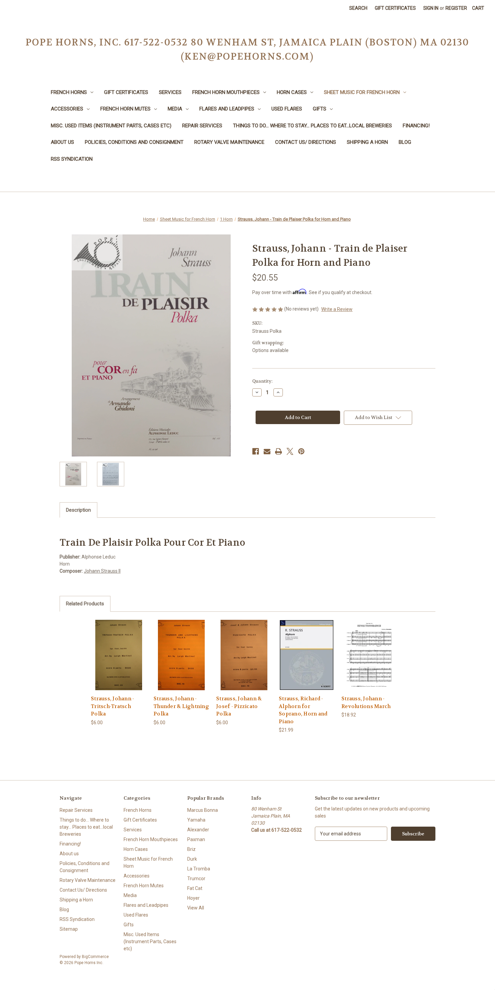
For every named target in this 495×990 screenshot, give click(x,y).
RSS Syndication (72, 159)
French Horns (69, 92)
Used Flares (286, 109)
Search (358, 8)
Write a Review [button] (337, 309)
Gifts (319, 109)
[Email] (267, 451)
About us (62, 142)
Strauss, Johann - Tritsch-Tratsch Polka (112, 706)
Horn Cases (292, 92)
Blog (405, 142)
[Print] (278, 451)
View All (195, 908)
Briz (191, 849)
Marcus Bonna (202, 810)
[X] (290, 451)
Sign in (430, 8)
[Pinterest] (301, 451)
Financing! (416, 126)
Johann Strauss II (102, 571)
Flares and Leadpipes (226, 109)
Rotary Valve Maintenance (229, 142)
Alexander (198, 829)
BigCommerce (95, 956)
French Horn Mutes (125, 109)
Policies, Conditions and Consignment (134, 142)
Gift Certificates (395, 8)
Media (175, 109)
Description (78, 510)
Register (456, 8)
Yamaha (196, 820)
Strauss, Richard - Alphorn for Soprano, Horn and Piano (303, 710)
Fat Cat (194, 888)
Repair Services (202, 126)
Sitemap (69, 929)
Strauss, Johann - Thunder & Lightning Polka (181, 706)
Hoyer (193, 898)
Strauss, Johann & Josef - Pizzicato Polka (239, 706)
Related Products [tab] (85, 604)
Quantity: (262, 381)
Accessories (67, 109)
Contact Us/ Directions (305, 142)
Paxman (196, 839)
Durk (192, 859)
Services (170, 92)
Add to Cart (119, 661)
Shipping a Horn (367, 142)
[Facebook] (255, 451)
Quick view (118, 649)
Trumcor (196, 878)
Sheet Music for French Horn (362, 92)
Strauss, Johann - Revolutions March (366, 702)
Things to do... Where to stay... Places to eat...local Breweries (312, 126)
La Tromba (198, 868)
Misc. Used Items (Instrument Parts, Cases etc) (111, 126)
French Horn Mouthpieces (226, 92)
